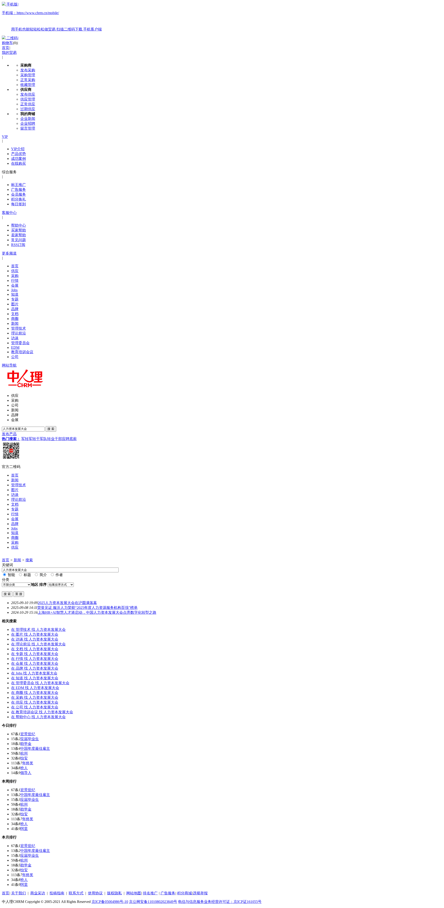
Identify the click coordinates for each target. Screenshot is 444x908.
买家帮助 (18, 230)
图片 (14, 304)
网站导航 (9, 365)
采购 (14, 276)
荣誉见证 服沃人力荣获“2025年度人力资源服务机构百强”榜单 (87, 608)
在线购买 (18, 163)
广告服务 (18, 189)
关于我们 (18, 893)
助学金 (25, 744)
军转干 (34, 439)
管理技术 (18, 328)
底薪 (73, 439)
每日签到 (18, 204)
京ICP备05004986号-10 (110, 902)
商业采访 (37, 893)
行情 (14, 280)
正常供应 (27, 104)
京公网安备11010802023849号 (153, 902)
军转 (25, 439)
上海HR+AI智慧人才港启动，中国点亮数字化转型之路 (97, 612)
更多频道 (9, 253)
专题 (14, 299)
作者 (59, 575)
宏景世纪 (27, 734)
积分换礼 (18, 199)
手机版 (52, 16)
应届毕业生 (29, 739)
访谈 (14, 338)
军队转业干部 (51, 439)
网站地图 (133, 893)
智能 (11, 575)
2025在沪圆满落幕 (67, 603)
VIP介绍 (18, 149)
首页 (5, 48)
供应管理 (27, 99)
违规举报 (200, 893)
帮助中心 (18, 225)
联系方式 (76, 893)
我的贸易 (9, 53)
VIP (5, 137)
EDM (15, 347)
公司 (14, 357)
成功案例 (18, 159)
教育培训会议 (22, 352)
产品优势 (18, 154)
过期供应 (27, 109)
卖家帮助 (18, 235)
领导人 (25, 773)
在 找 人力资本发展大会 (38, 630)
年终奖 (27, 763)
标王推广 (18, 185)
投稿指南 (56, 893)
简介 (43, 575)
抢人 (24, 768)
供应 (14, 271)
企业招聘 (27, 123)
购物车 (7, 43)
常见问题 (18, 240)
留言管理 (27, 128)
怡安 (24, 758)
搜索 (29, 560)
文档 (14, 314)
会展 (14, 285)
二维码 (12, 38)
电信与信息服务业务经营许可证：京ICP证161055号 (220, 902)
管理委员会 (20, 343)
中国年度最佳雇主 (35, 748)
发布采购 (27, 70)
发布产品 (9, 434)
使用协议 (95, 893)
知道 (14, 294)
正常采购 (27, 80)
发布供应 (27, 94)
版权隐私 (114, 893)
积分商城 (184, 893)
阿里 (24, 829)
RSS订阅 (18, 245)
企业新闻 (27, 119)
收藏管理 (27, 85)
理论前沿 (18, 333)
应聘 (65, 439)
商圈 (14, 319)
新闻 (14, 323)
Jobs (14, 290)
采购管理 (27, 75)
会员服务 (18, 194)
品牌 (14, 309)
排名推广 (150, 893)
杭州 (24, 753)
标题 (27, 575)
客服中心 (9, 213)
